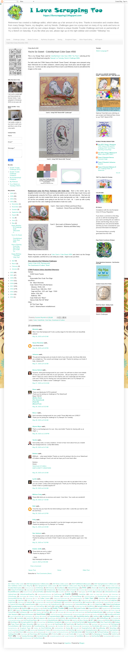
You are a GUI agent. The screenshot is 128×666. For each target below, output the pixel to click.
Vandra (34, 440)
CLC (36, 598)
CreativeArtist (116, 602)
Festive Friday (114, 610)
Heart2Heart (40, 614)
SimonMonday (100, 628)
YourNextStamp (37, 638)
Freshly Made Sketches (35, 612)
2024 (12, 199)
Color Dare (48, 320)
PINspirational (75, 626)
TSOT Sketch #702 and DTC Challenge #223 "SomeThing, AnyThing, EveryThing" (106, 147)
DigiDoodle (33, 608)
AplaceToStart (40, 590)
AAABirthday (39, 588)
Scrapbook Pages (70, 39)
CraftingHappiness (62, 600)
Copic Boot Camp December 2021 (17, 43)
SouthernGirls (80, 630)
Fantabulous (72, 610)
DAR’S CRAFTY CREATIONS (41, 468)
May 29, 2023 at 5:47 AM (40, 447)
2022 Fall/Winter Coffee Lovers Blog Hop (71, 585)
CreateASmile (98, 602)
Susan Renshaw (38, 343)
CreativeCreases (29, 604)
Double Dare (46, 608)
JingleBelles (106, 616)
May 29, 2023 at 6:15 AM (40, 472)
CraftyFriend (11, 602)
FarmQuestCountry (96, 610)
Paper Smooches (27, 624)
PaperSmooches (104, 624)
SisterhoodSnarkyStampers (59, 630)
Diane (34, 389)
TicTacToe (55, 634)
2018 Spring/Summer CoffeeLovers (37, 584)
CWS (75, 606)
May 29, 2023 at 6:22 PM (40, 513)
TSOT (10, 636)
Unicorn (87, 636)
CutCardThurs (30, 606)
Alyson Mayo (36, 426)
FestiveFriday (12, 612)
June (13, 220)
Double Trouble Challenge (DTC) (15, 168)
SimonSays (113, 628)
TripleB (87, 634)
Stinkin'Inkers (19, 632)
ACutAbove (60, 588)
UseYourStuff (96, 636)
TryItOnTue (115, 634)
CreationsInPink (107, 602)
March (14, 263)
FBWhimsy (106, 610)
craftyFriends (21, 602)
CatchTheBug (23, 596)
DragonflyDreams (94, 608)
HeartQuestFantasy (77, 614)
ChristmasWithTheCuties (15, 598)
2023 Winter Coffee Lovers (94, 585)
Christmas (57, 596)
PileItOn (68, 626)
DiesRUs (24, 608)
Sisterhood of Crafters (58, 320)
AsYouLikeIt (72, 590)
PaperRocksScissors (83, 624)
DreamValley (116, 608)
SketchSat (71, 630)
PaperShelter (94, 624)
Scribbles (36, 628)
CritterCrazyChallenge (113, 604)
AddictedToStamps (73, 588)
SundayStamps (30, 632)
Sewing (60, 39)
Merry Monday (84, 620)
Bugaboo (83, 591)
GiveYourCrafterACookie (94, 612)
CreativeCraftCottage (16, 604)
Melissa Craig (37, 494)
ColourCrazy (11, 600)
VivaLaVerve (117, 636)
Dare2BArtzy (90, 606)
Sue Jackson (36, 533)
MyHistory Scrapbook (48, 39)
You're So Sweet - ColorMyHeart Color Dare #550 (17, 238)
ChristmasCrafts (102, 596)
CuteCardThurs (40, 606)
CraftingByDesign (50, 600)
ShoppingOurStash (87, 628)
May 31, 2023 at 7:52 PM (40, 542)
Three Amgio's (24, 634)
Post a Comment (35, 566)
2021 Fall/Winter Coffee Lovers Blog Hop (20, 585)
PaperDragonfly (59, 624)
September (15, 212)
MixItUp (107, 620)
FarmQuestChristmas (83, 610)
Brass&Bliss (61, 591)
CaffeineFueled (12, 594)
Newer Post (32, 570)
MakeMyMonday (53, 620)
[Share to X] (62, 318)
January (14, 269)
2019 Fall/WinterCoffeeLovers (81, 584)
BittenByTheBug (51, 591)
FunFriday (47, 612)
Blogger (82, 643)
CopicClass (21, 600)
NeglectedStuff (92, 622)
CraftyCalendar (104, 600)
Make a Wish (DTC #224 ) (105, 154)
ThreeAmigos (44, 634)
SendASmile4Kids (58, 628)
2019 (12, 280)
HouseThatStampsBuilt (15, 616)
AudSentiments (104, 589)
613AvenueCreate (29, 587)
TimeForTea (64, 634)
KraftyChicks (61, 618)
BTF (78, 591)
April (13, 261)
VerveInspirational (107, 636)
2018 (12, 283)
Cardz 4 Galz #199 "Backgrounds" (39, 263)
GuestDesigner (110, 612)
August (14, 215)
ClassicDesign (29, 598)
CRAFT (29, 600)
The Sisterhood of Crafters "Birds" (39, 265)
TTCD (18, 636)
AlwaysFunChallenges (17, 590)
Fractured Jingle (102, 159)
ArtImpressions (50, 590)
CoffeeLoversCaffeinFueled (60, 598)
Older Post (86, 570)
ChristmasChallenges (89, 596)
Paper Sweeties (41, 624)
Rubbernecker (105, 626)
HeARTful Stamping (55, 614)
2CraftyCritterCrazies (14, 588)
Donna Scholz (37, 370)
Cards (8, 39)
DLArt (39, 608)
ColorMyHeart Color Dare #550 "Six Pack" (65, 56)
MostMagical (14, 622)
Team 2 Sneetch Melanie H (107, 167)
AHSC (84, 588)
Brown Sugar (70, 591)
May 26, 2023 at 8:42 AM (40, 336)
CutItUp (56, 606)
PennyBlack (61, 626)
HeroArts (95, 614)
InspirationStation (54, 616)
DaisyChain (82, 606)
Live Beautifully (114, 618)
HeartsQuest (87, 614)
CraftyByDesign (94, 600)
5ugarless (68, 643)
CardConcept (58, 594)
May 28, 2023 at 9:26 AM (40, 420)
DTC (11, 610)
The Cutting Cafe (50, 632)
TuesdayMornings (42, 636)
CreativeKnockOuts (56, 604)
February (15, 266)
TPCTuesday (79, 634)
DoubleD (71, 608)
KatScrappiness (40, 618)
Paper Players (15, 624)
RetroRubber (96, 626)
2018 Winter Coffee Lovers (60, 584)
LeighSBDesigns (73, 618)
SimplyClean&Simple (13, 630)
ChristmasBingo (76, 596)
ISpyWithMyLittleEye (82, 616)
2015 (12, 291)
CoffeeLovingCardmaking (76, 598)
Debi (34, 506)
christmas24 (66, 596)
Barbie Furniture (33, 39)
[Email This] (58, 318)
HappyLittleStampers (27, 614)
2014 (12, 294)
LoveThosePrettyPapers (30, 620)
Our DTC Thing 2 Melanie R (107, 153)
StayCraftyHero (113, 630)
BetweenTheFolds (27, 591)
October (14, 209)
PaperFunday (70, 624)
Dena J (34, 413)
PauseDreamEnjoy (39, 626)
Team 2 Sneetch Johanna (106, 162)
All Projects (98, 39)
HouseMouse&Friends (113, 614)
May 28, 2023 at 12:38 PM (40, 433)
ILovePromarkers (28, 616)
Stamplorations (103, 630)
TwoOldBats (79, 636)
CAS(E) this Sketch (95, 594)
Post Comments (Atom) (44, 573)
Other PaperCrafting (85, 39)
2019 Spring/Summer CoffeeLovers (105, 584)
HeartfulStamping (66, 614)
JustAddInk (20, 618)
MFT (92, 620)
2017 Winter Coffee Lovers (16, 584)
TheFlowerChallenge (103, 632)
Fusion (53, 612)
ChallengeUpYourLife (46, 596)
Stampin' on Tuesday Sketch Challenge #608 (64, 58)
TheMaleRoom (114, 632)
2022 (12, 272)
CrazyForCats (78, 602)
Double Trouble (58, 608)
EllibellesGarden (41, 610)
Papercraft (49, 624)
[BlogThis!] (60, 318)
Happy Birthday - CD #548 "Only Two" (16, 255)
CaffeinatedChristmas (111, 591)
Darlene (35, 453)
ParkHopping (114, 624)
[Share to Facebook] (63, 318)
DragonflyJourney (106, 608)
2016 (12, 289)
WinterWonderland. (26, 638)
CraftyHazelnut (57, 602)
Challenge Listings (19, 39)
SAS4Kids (115, 626)
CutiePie (49, 606)
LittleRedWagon (103, 618)
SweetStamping (39, 632)
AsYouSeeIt (82, 589)
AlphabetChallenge (114, 588)
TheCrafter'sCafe (76, 632)
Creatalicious (88, 602)
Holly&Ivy (102, 614)
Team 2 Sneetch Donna (106, 157)
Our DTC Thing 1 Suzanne (107, 144)
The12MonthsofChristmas (62, 632)
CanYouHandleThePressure (44, 594)
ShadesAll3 (76, 628)
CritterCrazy (98, 604)
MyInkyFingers (68, 622)
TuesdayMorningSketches (55, 636)
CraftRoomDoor (85, 600)
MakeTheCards (65, 620)
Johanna (35, 354)
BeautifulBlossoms (14, 591)
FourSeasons (23, 612)
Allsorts (94, 588)
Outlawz (117, 622)
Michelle (35, 329)
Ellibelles (18, 610)
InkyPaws (37, 616)
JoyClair (116, 616)
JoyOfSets (11, 618)
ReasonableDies (86, 626)
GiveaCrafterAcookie (79, 612)
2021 (12, 275)
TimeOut (71, 634)
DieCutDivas (116, 606)
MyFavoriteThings (41, 622)
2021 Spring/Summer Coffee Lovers (45, 585)
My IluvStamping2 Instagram (15, 178)
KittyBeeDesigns (52, 618)
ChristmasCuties (114, 596)
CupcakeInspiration (17, 606)
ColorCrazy (102, 598)
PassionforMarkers (13, 626)
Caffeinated (99, 591)
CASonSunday (12, 596)
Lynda (34, 479)
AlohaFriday (102, 588)
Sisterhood (32, 630)
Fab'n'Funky (52, 610)
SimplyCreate (24, 630)
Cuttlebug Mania (67, 606)
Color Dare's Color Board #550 (61, 254)
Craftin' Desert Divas (38, 600)
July (13, 218)
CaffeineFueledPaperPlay (27, 594)
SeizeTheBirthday (46, 628)
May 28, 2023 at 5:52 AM (40, 406)
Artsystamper (62, 590)
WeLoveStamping (15, 638)
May (13, 223)
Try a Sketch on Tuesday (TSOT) (15, 185)
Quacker (100, 164)
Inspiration (44, 616)
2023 (12, 201)
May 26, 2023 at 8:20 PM (40, 348)
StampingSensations (92, 630)
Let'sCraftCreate (84, 618)
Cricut (91, 604)
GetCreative (61, 612)
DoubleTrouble (80, 608)
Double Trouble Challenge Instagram (15, 173)
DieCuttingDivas (14, 608)
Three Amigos (34, 634)
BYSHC (90, 591)
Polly (34, 519)
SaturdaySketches (12, 628)
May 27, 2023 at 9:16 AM (40, 363)
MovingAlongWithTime (27, 622)
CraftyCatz (113, 600)
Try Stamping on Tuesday (100, 634)
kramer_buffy (37, 549)
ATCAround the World (92, 589)
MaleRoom (75, 620)
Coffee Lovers (45, 598)
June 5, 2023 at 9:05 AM (40, 562)
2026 (12, 193)
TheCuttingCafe (89, 632)
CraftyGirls (48, 602)
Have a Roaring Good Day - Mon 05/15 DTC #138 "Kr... (16, 248)
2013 (12, 297)
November (15, 206)
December (15, 204)
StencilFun (10, 632)
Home (59, 570)
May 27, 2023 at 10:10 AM (40, 383)
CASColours (105, 594)
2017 (12, 286)
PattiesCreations (26, 626)
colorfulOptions (112, 598)
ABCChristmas (50, 588)
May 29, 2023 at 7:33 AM (40, 500)
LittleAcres (93, 618)
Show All (118, 172)
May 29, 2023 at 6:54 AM (40, 488)
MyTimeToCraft (79, 622)
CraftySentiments (68, 602)
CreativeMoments (68, 604)
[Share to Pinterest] (65, 318)
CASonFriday (114, 594)
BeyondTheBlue (39, 591)
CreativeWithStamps (81, 604)
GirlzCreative (69, 612)
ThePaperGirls (12, 634)
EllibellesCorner (27, 610)
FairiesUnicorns (62, 610)
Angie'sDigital (30, 589)
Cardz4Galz (41, 320)
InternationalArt (68, 616)
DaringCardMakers (103, 606)
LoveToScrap (43, 620)
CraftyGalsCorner (39, 602)
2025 (12, 196)
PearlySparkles (51, 626)
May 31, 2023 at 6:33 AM (40, 527)
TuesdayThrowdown (69, 636)
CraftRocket (75, 600)
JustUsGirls (29, 618)
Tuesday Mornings (27, 636)
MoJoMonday (116, 620)
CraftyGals (29, 602)
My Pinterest (14, 181)
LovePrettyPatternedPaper (14, 620)
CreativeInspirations (43, 604)
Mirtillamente (100, 620)
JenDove (96, 616)
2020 (12, 278)
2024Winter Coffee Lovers (111, 585)
